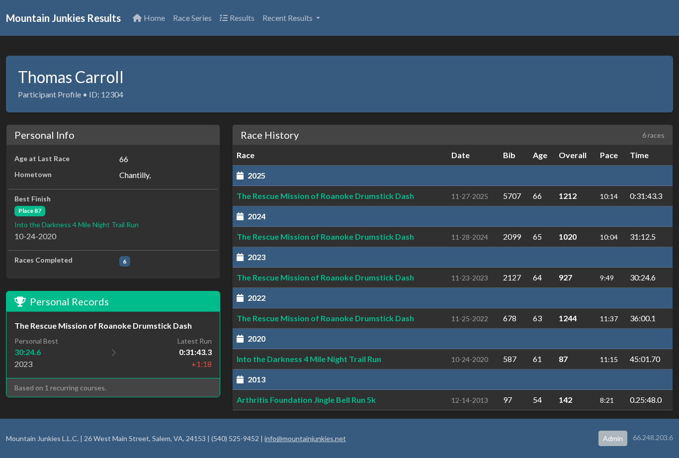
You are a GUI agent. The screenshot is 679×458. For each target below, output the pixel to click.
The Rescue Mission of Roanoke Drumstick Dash (325, 195)
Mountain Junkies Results (63, 18)
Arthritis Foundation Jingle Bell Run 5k (306, 399)
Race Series (192, 17)
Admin (613, 438)
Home (154, 17)
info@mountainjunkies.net (305, 438)
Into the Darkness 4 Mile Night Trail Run (76, 224)
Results (242, 17)
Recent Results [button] (288, 17)
